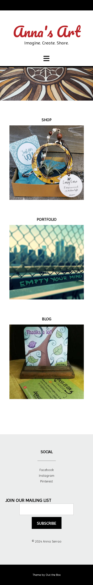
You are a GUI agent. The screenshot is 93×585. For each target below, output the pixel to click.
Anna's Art (46, 31)
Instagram (46, 475)
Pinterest (46, 481)
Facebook (46, 470)
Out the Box (53, 575)
